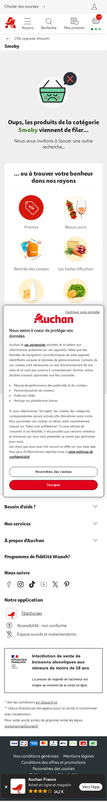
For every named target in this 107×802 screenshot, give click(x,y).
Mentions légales (78, 756)
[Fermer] (5, 786)
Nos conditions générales (36, 756)
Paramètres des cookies (53, 472)
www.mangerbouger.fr (21, 726)
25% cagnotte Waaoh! (31, 38)
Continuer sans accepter (82, 312)
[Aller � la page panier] (96, 23)
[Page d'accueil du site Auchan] (10, 23)
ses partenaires (34, 344)
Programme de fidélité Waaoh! (37, 556)
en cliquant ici (46, 702)
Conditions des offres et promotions (53, 762)
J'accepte (53, 485)
